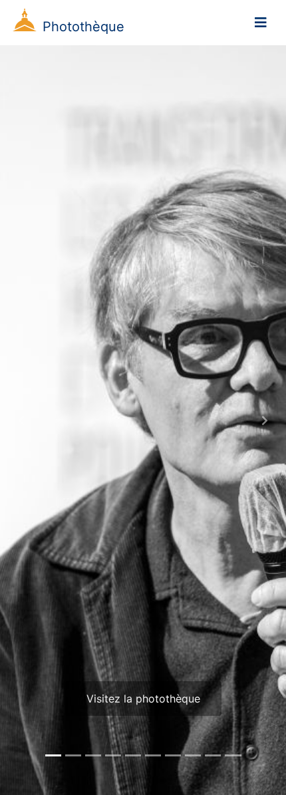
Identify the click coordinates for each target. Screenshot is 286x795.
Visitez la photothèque (143, 698)
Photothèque (83, 27)
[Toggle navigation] (260, 23)
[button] (21, 420)
